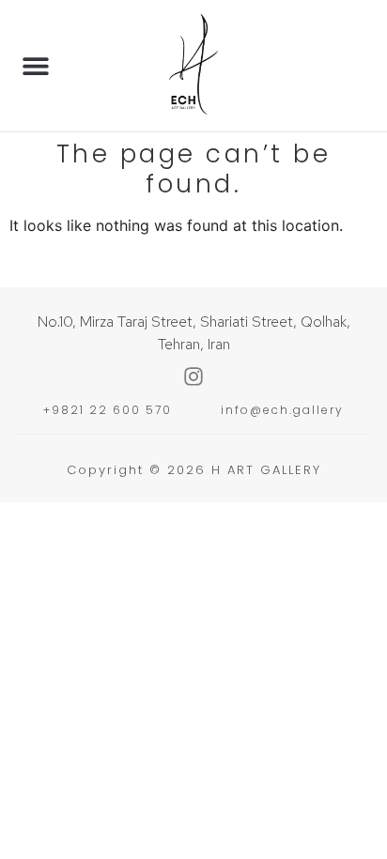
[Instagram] (193, 376)
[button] (35, 66)
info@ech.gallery (282, 410)
